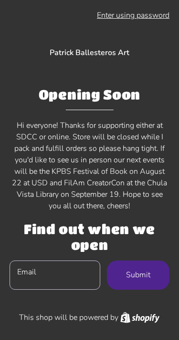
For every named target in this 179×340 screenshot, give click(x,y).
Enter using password (133, 15)
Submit (138, 275)
